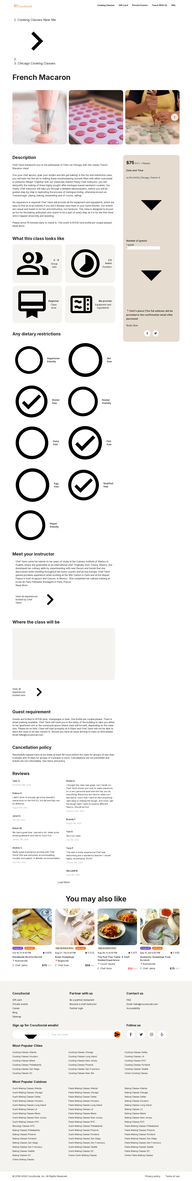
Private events (20, 1004)
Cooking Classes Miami (23, 1060)
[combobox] (151, 174)
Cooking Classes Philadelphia (26, 1064)
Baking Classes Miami (135, 1113)
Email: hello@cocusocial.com (142, 1004)
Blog (14, 1012)
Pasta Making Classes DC (137, 1151)
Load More (64, 882)
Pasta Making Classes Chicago (83, 1092)
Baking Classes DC (21, 1155)
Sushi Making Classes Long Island (29, 1105)
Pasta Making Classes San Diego (141, 1138)
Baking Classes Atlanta (136, 1088)
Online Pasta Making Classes (139, 1155)
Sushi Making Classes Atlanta (27, 1088)
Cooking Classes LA (134, 1056)
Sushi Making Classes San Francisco (86, 1142)
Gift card (17, 1000)
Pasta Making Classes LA (80, 1109)
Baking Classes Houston (137, 1101)
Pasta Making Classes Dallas (82, 1096)
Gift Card (123, 5)
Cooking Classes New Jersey (82, 1060)
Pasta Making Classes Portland (140, 1134)
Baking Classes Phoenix (24, 1134)
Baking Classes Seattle (23, 1151)
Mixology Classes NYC (23, 1126)
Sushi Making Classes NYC (25, 1121)
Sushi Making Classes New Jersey (29, 1117)
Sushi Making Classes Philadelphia (85, 1126)
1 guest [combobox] (130, 244)
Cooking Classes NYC (135, 1060)
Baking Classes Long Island (138, 1105)
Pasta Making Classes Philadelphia (142, 1126)
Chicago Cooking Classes (36, 63)
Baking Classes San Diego (25, 1142)
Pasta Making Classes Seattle (139, 1147)
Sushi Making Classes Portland (83, 1134)
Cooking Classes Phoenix (80, 1064)
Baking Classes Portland (24, 1138)
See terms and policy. (54, 761)
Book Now (132, 325)
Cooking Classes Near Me (37, 20)
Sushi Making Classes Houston (27, 1101)
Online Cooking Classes (136, 1073)
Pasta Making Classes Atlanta (83, 1088)
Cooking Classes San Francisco (84, 1069)
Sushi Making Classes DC (81, 1151)
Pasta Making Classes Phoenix (140, 1130)
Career (16, 1008)
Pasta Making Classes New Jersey (85, 1117)
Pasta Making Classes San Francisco (143, 1142)
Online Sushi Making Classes (82, 1155)
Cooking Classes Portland (137, 1064)
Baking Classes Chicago (136, 1092)
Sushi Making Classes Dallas (26, 1096)
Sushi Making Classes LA (24, 1109)
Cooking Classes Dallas (136, 1052)
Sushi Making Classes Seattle (82, 1147)
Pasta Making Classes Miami (82, 1113)
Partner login (76, 1008)
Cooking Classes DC (22, 1073)
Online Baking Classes (23, 1159)
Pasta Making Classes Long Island (85, 1105)
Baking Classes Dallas (135, 1096)
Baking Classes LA (134, 1109)
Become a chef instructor (83, 1004)
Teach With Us (159, 5)
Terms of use (172, 1176)
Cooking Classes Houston (25, 1056)
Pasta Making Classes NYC (81, 1121)
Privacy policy (152, 1176)
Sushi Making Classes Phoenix (83, 1130)
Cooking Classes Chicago (80, 1052)
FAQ (173, 5)
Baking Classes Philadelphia (26, 1130)
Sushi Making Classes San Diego (84, 1138)
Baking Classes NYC (134, 1121)
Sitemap (16, 1016)
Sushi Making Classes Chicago (27, 1092)
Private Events (140, 5)
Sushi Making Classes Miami (26, 1113)
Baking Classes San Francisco (27, 1147)
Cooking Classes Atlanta (24, 1052)
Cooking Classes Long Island (82, 1056)
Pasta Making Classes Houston (83, 1101)
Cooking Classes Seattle (136, 1069)
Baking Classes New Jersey (138, 1117)
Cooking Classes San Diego (25, 1069)
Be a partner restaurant (81, 1000)
